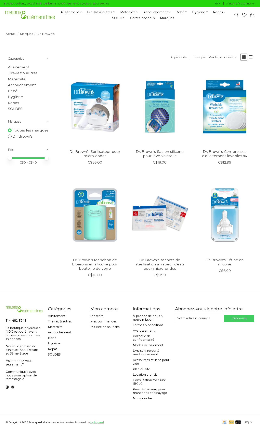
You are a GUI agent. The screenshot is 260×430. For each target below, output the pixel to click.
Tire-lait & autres (23, 73)
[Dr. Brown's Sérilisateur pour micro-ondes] (95, 106)
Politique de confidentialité (143, 338)
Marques (167, 18)
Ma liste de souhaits (104, 327)
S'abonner (239, 318)
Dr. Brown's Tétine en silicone (225, 262)
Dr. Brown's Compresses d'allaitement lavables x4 (224, 153)
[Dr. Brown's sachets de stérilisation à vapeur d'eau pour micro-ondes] (160, 215)
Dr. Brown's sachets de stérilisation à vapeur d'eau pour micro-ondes (159, 264)
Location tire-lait (145, 374)
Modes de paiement (148, 345)
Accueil (11, 34)
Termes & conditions (148, 325)
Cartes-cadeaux (142, 18)
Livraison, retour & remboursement (146, 352)
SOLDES (118, 18)
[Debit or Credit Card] (238, 422)
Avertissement (144, 330)
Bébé (12, 91)
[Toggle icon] (236, 15)
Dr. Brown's (23, 136)
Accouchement (22, 85)
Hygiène (15, 97)
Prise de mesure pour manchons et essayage (150, 391)
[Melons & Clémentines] (30, 15)
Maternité (17, 79)
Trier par (199, 57)
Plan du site (141, 369)
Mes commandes (103, 321)
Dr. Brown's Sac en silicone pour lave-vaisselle (160, 153)
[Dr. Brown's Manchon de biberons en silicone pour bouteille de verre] (95, 215)
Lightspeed (97, 422)
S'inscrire (96, 316)
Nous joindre (142, 398)
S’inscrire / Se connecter (240, 3)
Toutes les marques (31, 130)
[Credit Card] (224, 422)
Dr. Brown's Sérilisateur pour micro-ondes (94, 153)
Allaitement (18, 67)
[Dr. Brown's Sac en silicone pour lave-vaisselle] (160, 106)
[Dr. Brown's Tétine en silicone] (224, 215)
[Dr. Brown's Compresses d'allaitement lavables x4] (224, 106)
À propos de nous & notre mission (148, 317)
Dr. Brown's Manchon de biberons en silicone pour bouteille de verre (95, 264)
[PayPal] (231, 422)
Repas (13, 103)
